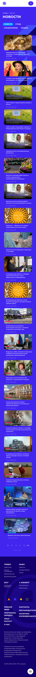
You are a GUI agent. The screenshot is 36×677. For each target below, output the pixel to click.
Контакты (24, 607)
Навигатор (7, 567)
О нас (7, 624)
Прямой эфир (8, 608)
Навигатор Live (9, 574)
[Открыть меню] (30, 3)
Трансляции (23, 588)
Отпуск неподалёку (8, 570)
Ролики (24, 28)
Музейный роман (10, 576)
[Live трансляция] (7, 673)
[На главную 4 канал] (4, 3)
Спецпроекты (24, 585)
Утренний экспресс (7, 586)
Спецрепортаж (11, 28)
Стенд (18, 24)
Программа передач (10, 614)
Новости (8, 24)
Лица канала (8, 620)
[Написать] (30, 671)
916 (28, 545)
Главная (5, 13)
